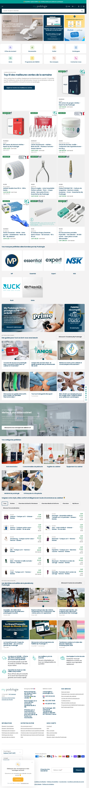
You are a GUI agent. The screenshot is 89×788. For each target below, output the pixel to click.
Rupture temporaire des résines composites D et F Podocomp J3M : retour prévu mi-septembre (43, 611)
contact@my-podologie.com (48, 692)
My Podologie (12, 694)
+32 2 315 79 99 (50, 701)
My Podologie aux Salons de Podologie (32, 735)
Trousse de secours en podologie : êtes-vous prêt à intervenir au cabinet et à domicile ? (15, 364)
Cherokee (66, 503)
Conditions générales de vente (75, 781)
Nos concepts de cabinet (68, 696)
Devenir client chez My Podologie (56, 737)
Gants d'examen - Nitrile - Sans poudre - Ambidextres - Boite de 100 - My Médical (14, 234)
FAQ (22, 737)
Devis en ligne (65, 692)
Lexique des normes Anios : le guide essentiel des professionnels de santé (43, 364)
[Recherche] (82, 11)
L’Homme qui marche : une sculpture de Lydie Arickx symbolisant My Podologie (68, 611)
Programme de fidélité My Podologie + (73, 705)
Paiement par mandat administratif (72, 694)
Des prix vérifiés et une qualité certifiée (32, 730)
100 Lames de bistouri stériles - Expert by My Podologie (14, 146)
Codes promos (65, 700)
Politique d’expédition (52, 781)
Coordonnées (63, 781)
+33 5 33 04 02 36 (49, 697)
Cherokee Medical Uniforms (50, 503)
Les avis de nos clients (8, 737)
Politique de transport (8, 730)
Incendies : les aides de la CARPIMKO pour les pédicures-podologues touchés (14, 611)
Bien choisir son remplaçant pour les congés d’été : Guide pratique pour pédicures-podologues (70, 395)
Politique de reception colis (10, 733)
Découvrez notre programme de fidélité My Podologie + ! (42, 643)
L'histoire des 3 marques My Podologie (32, 733)
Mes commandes (52, 733)
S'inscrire (79, 770)
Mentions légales (37, 784)
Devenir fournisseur (8, 726)
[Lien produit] (71, 90)
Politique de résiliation (48, 784)
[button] (2, 6)
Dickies (12, 503)
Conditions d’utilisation (40, 781)
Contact (49, 726)
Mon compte (50, 730)
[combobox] (43, 11)
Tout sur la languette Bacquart (41, 394)
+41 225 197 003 (50, 704)
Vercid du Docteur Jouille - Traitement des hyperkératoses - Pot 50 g (70, 146)
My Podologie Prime (67, 707)
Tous (4, 503)
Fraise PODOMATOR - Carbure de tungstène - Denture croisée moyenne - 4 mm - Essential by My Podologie (71, 191)
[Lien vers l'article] (15, 355)
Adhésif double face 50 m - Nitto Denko (14, 189)
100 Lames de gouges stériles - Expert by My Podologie (69, 104)
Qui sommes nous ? (26, 726)
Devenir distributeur (8, 728)
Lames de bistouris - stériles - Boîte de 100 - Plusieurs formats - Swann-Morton (42, 146)
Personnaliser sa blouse (68, 703)
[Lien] (22, 28)
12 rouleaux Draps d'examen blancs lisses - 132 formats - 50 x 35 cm (42, 234)
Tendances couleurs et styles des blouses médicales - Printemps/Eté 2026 (70, 643)
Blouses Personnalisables (11, 508)
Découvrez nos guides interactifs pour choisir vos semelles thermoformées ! (14, 395)
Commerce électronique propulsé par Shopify (8, 698)
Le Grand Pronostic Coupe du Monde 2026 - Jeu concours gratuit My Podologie (13, 643)
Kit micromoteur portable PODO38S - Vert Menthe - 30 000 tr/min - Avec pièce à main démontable (70, 235)
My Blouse (75, 503)
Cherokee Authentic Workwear (28, 503)
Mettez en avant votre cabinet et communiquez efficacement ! (70, 363)
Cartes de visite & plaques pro (70, 698)
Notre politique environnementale (31, 728)
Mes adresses (51, 735)
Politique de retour (7, 735)
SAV (48, 728)
